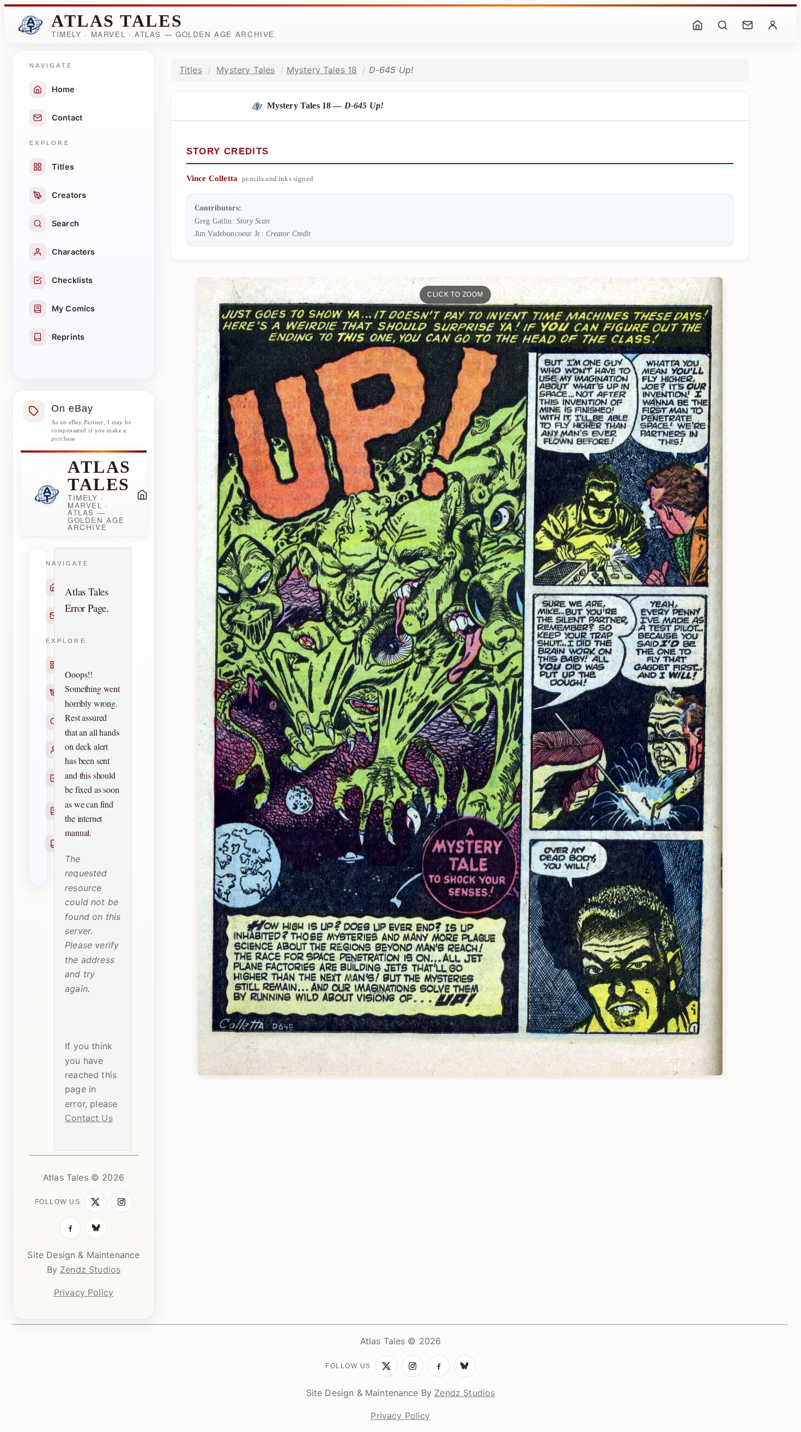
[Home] (697, 25)
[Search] (722, 25)
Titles (63, 166)
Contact (67, 117)
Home (63, 89)
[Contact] (747, 25)
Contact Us (89, 1117)
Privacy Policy (83, 1292)
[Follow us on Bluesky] (96, 1228)
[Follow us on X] (95, 1202)
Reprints (68, 336)
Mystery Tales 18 (322, 69)
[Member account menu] (773, 25)
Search (65, 223)
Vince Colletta (212, 178)
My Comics (73, 308)
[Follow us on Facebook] (70, 1228)
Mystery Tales (245, 69)
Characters (73, 251)
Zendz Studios (90, 1269)
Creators (69, 195)
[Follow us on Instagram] (121, 1202)
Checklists (72, 280)
